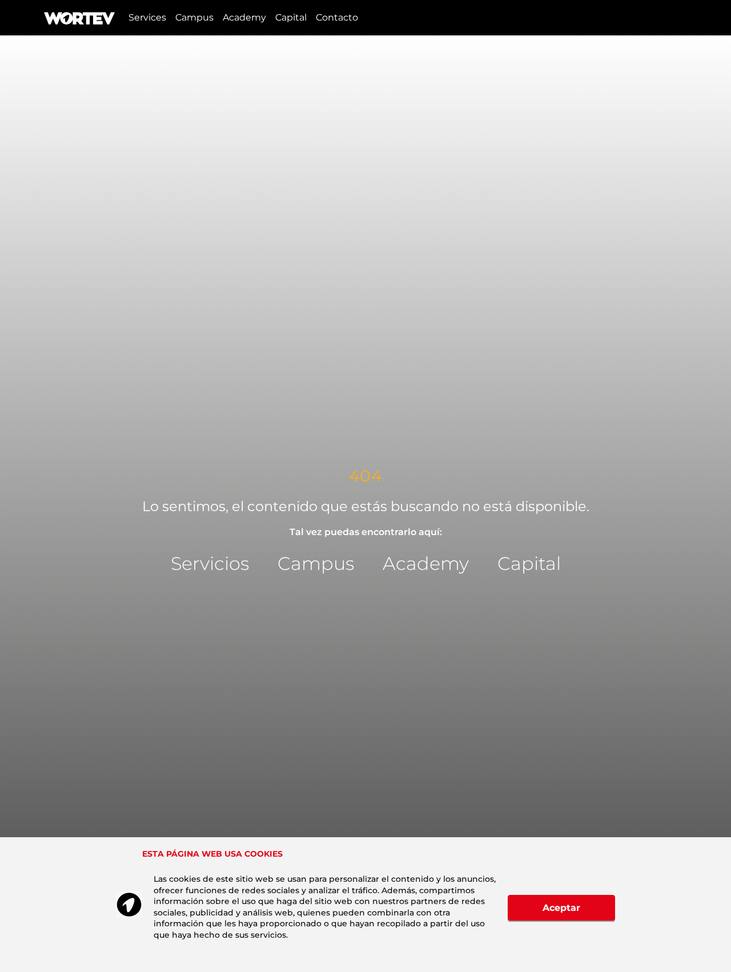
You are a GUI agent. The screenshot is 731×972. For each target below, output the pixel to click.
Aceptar (561, 907)
